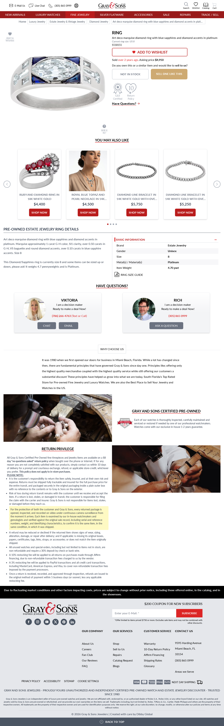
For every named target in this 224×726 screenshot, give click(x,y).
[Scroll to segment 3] (113, 224)
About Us (88, 644)
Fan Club (87, 655)
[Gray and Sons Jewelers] (112, 5)
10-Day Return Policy (157, 649)
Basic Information (130, 240)
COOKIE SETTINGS (88, 681)
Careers (86, 649)
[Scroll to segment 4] (116, 224)
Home (22, 21)
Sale (166, 15)
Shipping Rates (153, 660)
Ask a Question (166, 326)
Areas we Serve (184, 672)
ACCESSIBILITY (52, 681)
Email (68, 326)
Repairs (185, 15)
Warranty (150, 644)
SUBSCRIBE (189, 613)
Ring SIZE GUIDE (132, 275)
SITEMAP (69, 681)
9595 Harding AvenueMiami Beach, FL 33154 (188, 648)
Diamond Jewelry (98, 21)
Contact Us (184, 631)
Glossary (149, 666)
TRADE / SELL (210, 15)
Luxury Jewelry (37, 21)
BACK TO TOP (114, 722)
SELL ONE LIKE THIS (169, 74)
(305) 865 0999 (184, 660)
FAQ (85, 666)
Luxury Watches (48, 15)
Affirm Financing (154, 655)
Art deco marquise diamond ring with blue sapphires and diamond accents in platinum (159, 21)
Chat (46, 326)
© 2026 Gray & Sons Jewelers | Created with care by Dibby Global (112, 714)
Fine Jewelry (80, 15)
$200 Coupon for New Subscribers (173, 603)
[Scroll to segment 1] (107, 224)
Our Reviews (89, 660)
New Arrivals (15, 15)
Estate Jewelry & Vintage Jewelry (67, 21)
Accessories (143, 15)
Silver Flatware (112, 15)
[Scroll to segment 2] (110, 224)
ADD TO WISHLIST (152, 52)
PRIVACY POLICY (31, 681)
